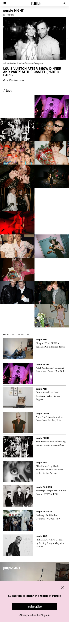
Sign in (46, 615)
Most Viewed (18, 334)
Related (7, 334)
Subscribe (34, 606)
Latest (29, 334)
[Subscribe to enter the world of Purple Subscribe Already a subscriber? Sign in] (34, 39)
